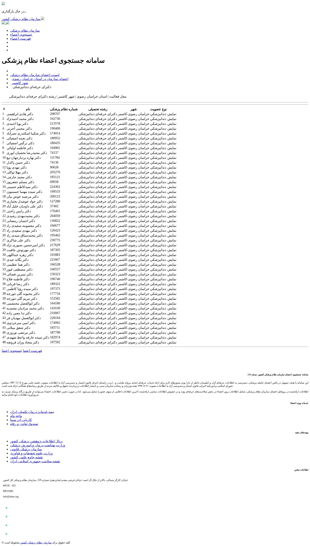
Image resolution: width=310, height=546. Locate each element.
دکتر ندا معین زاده (19, 313)
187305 (55, 250)
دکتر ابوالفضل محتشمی (23, 303)
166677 (55, 225)
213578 (55, 123)
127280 (55, 201)
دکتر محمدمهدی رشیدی (23, 216)
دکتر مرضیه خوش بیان (22, 196)
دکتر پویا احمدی (17, 123)
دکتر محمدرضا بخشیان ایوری (27, 153)
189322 (55, 284)
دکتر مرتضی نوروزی (21, 332)
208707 (55, 114)
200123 (55, 196)
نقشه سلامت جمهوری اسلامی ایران (35, 461)
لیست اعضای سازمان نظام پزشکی (34, 75)
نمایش (171, 114)
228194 (55, 318)
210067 (55, 313)
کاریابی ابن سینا (21, 420)
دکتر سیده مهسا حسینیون (24, 191)
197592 (55, 342)
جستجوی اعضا (12, 351)
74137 (54, 152)
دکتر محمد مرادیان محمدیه (25, 308)
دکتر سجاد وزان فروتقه (23, 342)
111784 (55, 157)
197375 (55, 288)
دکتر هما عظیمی (18, 264)
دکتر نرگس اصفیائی (20, 143)
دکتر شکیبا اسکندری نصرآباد (26, 133)
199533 (55, 191)
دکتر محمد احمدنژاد (20, 119)
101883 (55, 254)
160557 (55, 269)
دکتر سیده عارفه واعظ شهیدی (28, 337)
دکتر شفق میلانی (18, 328)
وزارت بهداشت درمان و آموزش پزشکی (37, 445)
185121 (55, 177)
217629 (55, 245)
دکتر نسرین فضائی (20, 274)
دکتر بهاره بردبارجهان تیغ (24, 157)
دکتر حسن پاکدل (18, 162)
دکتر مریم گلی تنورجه (22, 298)
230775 (55, 240)
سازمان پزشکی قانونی (26, 449)
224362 (55, 186)
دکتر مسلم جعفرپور (20, 182)
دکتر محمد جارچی (19, 177)
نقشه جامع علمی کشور (26, 457)
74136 (54, 162)
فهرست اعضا (32, 351)
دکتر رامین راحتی (19, 211)
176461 (55, 211)
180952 (55, 138)
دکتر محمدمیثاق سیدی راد (25, 235)
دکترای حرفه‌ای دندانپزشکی (97, 114)
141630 (55, 308)
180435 (55, 143)
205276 (55, 172)
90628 (54, 167)
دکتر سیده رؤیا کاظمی (22, 289)
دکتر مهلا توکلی (17, 172)
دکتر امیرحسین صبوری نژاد (26, 245)
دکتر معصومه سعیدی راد (24, 225)
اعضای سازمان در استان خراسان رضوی (40, 79)
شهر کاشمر (20, 83)
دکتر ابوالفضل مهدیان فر (24, 318)
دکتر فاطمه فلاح (18, 279)
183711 (55, 327)
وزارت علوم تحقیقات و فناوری (31, 453)
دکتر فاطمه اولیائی (20, 148)
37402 (54, 206)
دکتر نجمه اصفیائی (19, 138)
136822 (55, 220)
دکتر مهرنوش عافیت (21, 250)
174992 (55, 322)
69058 (54, 182)
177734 (55, 293)
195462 (55, 235)
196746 (55, 279)
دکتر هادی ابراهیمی (20, 114)
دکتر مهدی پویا (17, 167)
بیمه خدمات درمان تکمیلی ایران (32, 412)
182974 (55, 337)
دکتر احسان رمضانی (21, 221)
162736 (55, 118)
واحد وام (16, 416)
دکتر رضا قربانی (18, 284)
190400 (55, 128)
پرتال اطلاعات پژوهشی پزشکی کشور (36, 441)
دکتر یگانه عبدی (17, 259)
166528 (55, 264)
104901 (55, 148)
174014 (55, 133)
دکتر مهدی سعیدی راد (22, 230)
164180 (55, 303)
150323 (55, 274)
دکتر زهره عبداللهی (20, 255)
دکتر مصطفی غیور (19, 269)
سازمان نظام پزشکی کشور (36, 542)
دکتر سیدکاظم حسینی (22, 187)
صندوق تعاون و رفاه (24, 424)
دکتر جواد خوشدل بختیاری (25, 201)
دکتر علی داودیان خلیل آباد (25, 206)
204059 (55, 216)
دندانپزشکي (158, 114)
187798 (55, 332)
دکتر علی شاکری (18, 240)
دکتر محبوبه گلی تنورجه (23, 293)
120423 (55, 230)
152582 (55, 298)
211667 (55, 259)
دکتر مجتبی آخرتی (19, 128)
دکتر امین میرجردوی (21, 323)
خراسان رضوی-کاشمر (133, 114)
